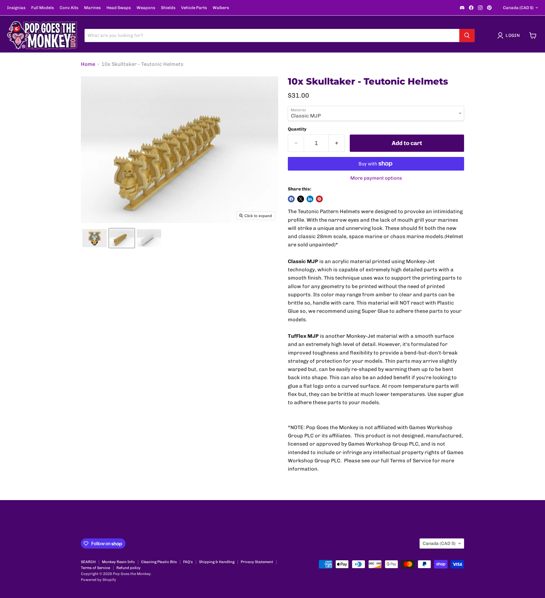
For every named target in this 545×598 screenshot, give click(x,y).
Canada (518, 7)
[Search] (467, 35)
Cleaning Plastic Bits (159, 562)
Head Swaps (118, 7)
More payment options (376, 178)
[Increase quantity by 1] (337, 143)
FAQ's (188, 562)
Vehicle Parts (194, 7)
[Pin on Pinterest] (319, 199)
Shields (168, 7)
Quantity (297, 129)
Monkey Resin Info (118, 562)
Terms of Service (95, 568)
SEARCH (88, 562)
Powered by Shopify (98, 580)
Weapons (146, 7)
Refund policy (128, 568)
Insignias (16, 7)
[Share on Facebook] (291, 199)
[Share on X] (300, 199)
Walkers (221, 7)
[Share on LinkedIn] (310, 199)
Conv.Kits (69, 7)
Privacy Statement (257, 562)
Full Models (42, 7)
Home (88, 64)
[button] (509, 35)
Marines (92, 7)
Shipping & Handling (216, 562)
